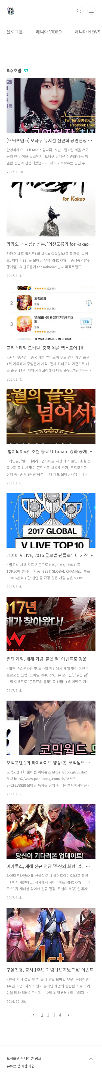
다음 (68, 1015)
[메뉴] (91, 11)
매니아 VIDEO (49, 31)
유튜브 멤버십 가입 (21, 1066)
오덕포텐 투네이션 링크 (24, 1058)
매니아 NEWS (87, 31)
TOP (91, 1059)
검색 (79, 11)
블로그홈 (15, 31)
